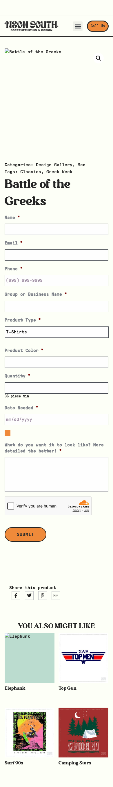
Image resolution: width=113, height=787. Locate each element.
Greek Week (59, 171)
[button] (78, 26)
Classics (30, 171)
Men (81, 164)
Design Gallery (54, 164)
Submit (25, 534)
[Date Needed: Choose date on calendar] (7, 433)
